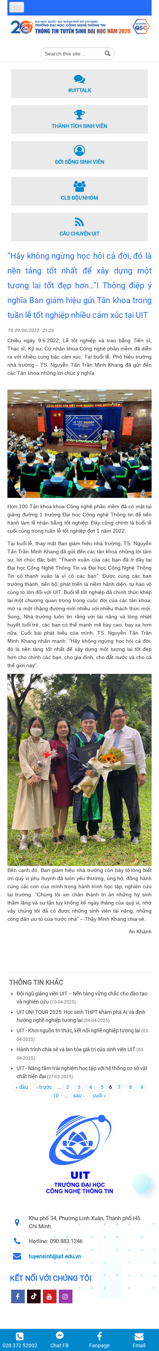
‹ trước (44, 1087)
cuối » (99, 1096)
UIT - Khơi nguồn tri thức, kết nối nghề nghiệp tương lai (79, 1030)
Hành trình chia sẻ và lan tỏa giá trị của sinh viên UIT (76, 1049)
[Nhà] (79, 26)
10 (56, 1096)
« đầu (22, 1087)
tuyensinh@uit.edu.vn (55, 1256)
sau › (78, 1096)
